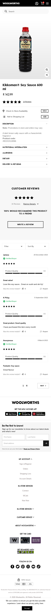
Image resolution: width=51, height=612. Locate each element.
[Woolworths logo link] (11, 3)
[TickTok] (38, 566)
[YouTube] (33, 566)
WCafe (25, 496)
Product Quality (11, 271)
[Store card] (14, 540)
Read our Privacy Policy (32, 449)
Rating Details (29, 204)
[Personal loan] (36, 540)
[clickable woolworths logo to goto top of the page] (25, 402)
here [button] (41, 603)
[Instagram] (28, 566)
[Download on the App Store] (11, 414)
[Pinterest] (23, 566)
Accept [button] (27, 608)
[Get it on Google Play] (25, 414)
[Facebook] (12, 566)
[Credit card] (25, 540)
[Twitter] (17, 566)
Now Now (25, 501)
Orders (25, 469)
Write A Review (25, 224)
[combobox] (28, 11)
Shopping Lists (25, 474)
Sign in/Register (25, 464)
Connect (25, 491)
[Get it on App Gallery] (39, 414)
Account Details (25, 479)
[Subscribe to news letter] (46, 443)
